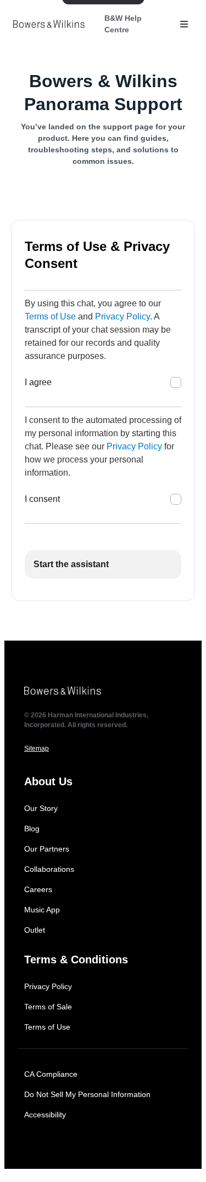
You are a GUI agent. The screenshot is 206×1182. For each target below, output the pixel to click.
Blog (32, 828)
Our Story (41, 808)
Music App (42, 909)
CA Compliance (50, 1074)
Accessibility (45, 1114)
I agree (38, 382)
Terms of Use (50, 316)
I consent (42, 499)
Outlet (34, 930)
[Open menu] (184, 24)
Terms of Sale (48, 1006)
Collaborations (49, 869)
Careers (38, 889)
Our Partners (46, 848)
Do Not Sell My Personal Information (87, 1094)
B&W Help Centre (123, 24)
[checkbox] (175, 382)
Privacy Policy (122, 316)
